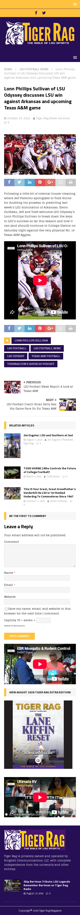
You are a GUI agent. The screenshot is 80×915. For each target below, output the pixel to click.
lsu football (16, 348)
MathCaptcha (19, 625)
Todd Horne (53, 476)
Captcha (10, 620)
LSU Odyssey (15, 356)
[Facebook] (36, 13)
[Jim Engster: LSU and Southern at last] (12, 445)
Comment (11, 541)
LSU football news (47, 348)
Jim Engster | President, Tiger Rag (48, 441)
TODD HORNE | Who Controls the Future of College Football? (50, 470)
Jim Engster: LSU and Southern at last (48, 435)
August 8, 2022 (34, 440)
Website (10, 596)
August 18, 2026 (34, 893)
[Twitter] (44, 13)
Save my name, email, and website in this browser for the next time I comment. (37, 611)
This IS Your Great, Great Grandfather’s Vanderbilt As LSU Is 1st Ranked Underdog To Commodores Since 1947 (50, 492)
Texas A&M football (46, 356)
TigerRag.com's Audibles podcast (30, 364)
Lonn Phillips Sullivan (31, 340)
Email (9, 584)
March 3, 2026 (33, 476)
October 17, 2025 (35, 501)
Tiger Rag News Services (53, 118)
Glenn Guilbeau (58, 501)
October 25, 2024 (18, 118)
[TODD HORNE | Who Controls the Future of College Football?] (12, 472)
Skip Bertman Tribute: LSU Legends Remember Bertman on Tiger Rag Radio (47, 885)
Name (9, 572)
